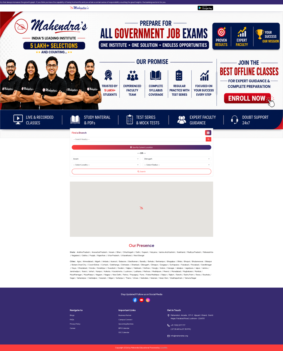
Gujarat (145, 252)
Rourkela (206, 274)
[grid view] (208, 132)
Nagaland (75, 255)
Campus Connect (125, 319)
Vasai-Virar (163, 278)
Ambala (105, 261)
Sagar (72, 278)
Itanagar (171, 268)
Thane (128, 278)
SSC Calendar (124, 332)
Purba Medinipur (153, 274)
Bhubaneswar (198, 261)
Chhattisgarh (128, 252)
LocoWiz (163, 347)
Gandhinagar (206, 265)
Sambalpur (92, 278)
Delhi (138, 252)
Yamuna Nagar (190, 278)
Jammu (205, 268)
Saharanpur (82, 278)
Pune (142, 274)
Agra (79, 261)
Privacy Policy (75, 324)
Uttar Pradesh (113, 255)
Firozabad (195, 265)
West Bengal (139, 255)
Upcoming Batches (126, 324)
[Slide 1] (141, 135)
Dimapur (154, 265)
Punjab (92, 255)
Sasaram (103, 278)
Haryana (153, 252)
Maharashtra (208, 252)
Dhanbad (135, 265)
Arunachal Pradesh (99, 252)
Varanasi (153, 278)
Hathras (146, 268)
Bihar (119, 252)
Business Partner (125, 315)
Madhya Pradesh (194, 252)
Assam (111, 252)
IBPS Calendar (124, 328)
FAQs (72, 319)
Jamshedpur (75, 271)
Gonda (92, 268)
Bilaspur (208, 261)
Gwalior (121, 268)
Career (72, 328)
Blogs (72, 315)
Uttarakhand (126, 255)
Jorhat (91, 271)
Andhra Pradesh (83, 252)
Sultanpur (120, 278)
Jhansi (84, 271)
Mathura (146, 271)
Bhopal (187, 261)
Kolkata (107, 271)
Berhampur (160, 261)
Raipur (164, 274)
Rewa (198, 274)
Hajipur (129, 268)
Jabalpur (179, 268)
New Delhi (117, 274)
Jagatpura (189, 268)
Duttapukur (174, 265)
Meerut (166, 271)
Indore (163, 268)
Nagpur (107, 274)
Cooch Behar (93, 265)
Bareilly (143, 261)
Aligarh (98, 261)
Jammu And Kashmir (167, 252)
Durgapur (164, 265)
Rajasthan (101, 255)
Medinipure (157, 271)
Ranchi (179, 274)
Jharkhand (181, 252)
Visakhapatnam (176, 278)
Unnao (136, 278)
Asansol (114, 261)
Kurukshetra (117, 271)
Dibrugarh (145, 265)
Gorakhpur (101, 268)
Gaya (74, 268)
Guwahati (112, 268)
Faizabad (185, 265)
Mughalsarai (188, 271)
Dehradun (125, 265)
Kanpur (99, 271)
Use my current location (142, 147)
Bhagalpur (171, 261)
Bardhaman (133, 261)
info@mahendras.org (179, 336)
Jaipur (197, 268)
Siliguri (111, 278)
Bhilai (179, 261)
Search (143, 171)
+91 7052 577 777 (178, 325)
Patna (125, 274)
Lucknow (128, 271)
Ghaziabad (82, 268)
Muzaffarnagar (76, 274)
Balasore (123, 261)
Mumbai (198, 271)
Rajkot (171, 274)
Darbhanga (115, 265)
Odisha (84, 255)
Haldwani (138, 268)
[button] (141, 207)
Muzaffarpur (89, 274)
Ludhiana (138, 271)
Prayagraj (134, 274)
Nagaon (99, 274)
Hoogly (155, 268)
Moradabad (176, 271)
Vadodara (144, 278)
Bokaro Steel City (79, 265)
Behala (151, 261)
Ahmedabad (88, 261)
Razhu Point (189, 274)
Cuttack (104, 265)
